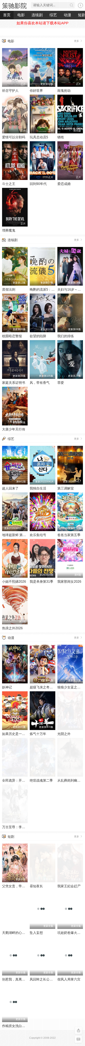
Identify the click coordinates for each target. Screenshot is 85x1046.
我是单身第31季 (41, 581)
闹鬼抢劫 (64, 90)
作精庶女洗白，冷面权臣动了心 (25, 1026)
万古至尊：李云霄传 (17, 827)
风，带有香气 (40, 382)
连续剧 (13, 240)
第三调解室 (65, 488)
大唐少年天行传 (13, 429)
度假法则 (8, 289)
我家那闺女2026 (69, 581)
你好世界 (36, 90)
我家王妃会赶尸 (68, 886)
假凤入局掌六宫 (68, 979)
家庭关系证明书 (13, 382)
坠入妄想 (36, 932)
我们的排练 (65, 336)
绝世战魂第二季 (41, 780)
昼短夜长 (36, 886)
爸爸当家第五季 (68, 535)
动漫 (11, 637)
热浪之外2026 (12, 628)
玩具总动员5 (39, 137)
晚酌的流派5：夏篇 (44, 289)
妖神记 (7, 687)
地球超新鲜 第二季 (15, 535)
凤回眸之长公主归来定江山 (49, 979)
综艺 (11, 439)
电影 (11, 41)
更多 (77, 41)
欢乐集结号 (38, 535)
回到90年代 (38, 184)
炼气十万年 (38, 734)
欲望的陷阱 (38, 336)
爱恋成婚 (64, 184)
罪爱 (60, 382)
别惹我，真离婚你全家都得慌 (23, 979)
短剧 (11, 836)
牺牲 (60, 137)
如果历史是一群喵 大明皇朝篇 (24, 734)
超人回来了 (10, 488)
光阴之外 (64, 734)
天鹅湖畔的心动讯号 (17, 932)
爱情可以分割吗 (13, 137)
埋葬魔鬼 (8, 230)
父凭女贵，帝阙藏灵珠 (18, 886)
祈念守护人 (10, 90)
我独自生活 (38, 488)
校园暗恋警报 (12, 336)
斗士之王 (8, 184)
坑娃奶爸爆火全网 (70, 932)
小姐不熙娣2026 (14, 581)
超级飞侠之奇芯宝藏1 (45, 687)
